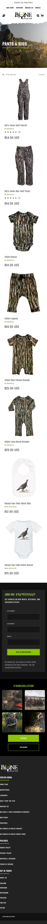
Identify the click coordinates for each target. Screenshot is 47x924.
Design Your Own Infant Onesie (19, 565)
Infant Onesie (11, 256)
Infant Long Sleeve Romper (17, 441)
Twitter (3, 903)
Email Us (3, 878)
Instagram (4, 893)
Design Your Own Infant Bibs (18, 503)
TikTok (2, 908)
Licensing (3, 795)
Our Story (10, 8)
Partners (19, 8)
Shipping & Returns (7, 859)
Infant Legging (11, 318)
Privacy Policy (5, 853)
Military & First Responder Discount (15, 812)
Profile (38, 8)
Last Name (11, 624)
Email (9, 636)
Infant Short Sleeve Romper (17, 380)
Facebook (3, 888)
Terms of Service (6, 864)
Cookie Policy (5, 847)
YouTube (3, 898)
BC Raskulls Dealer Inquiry (11, 828)
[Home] (10, 768)
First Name (11, 611)
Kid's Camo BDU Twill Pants (17, 191)
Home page (4, 784)
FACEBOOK (23, 738)
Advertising (4, 790)
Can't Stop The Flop (7, 801)
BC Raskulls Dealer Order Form (13, 834)
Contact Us (29, 8)
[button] (3, 15)
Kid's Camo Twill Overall (16, 125)
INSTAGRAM (23, 747)
